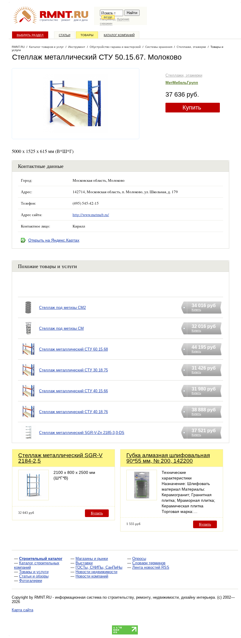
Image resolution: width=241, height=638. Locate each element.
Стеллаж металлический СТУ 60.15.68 (73, 349)
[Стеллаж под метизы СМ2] (28, 315)
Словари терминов (148, 563)
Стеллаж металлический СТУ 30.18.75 (73, 370)
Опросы (139, 558)
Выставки (84, 563)
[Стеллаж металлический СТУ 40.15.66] (28, 398)
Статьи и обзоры (33, 576)
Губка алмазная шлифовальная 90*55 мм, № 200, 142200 (168, 458)
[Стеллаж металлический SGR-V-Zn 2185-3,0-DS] (28, 440)
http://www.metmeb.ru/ (91, 214)
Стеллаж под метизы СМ (61, 328)
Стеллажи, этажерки (183, 75)
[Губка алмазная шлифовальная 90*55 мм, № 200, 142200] (142, 498)
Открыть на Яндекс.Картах (53, 240)
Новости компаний (92, 576)
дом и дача (81, 19)
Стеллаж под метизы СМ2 (62, 307)
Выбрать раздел (30, 35)
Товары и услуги (33, 572)
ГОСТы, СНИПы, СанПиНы (99, 567)
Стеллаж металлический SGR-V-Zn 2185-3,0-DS (81, 432)
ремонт (65, 19)
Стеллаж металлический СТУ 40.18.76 (73, 412)
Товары (87, 35)
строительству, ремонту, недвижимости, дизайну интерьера (161, 597)
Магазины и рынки (92, 558)
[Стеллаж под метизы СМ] (28, 336)
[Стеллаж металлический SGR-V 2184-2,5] (33, 498)
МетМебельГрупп (181, 82)
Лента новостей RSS (150, 567)
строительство (49, 19)
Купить (192, 107)
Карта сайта (22, 610)
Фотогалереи (30, 580)
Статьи (64, 35)
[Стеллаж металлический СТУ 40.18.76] (28, 419)
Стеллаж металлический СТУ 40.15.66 (73, 391)
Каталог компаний (119, 35)
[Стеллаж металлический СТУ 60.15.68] (28, 356)
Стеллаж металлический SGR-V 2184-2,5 (60, 458)
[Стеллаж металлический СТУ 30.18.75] (28, 377)
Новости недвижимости (96, 572)
